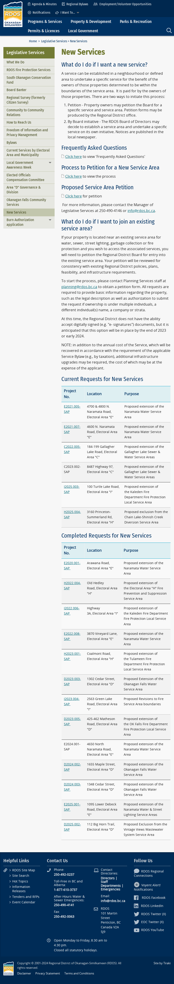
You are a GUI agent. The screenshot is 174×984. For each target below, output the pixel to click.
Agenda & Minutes (44, 4)
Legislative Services (54, 41)
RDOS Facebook (153, 898)
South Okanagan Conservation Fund (29, 80)
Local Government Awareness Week (20, 164)
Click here (73, 156)
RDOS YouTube (152, 930)
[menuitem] (42, 4)
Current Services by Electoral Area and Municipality (28, 152)
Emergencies (110, 889)
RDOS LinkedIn (152, 906)
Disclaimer (24, 973)
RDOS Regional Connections (149, 873)
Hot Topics (20, 881)
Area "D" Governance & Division (24, 189)
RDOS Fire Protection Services (29, 70)
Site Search (20, 876)
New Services (16, 212)
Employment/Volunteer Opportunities (125, 4)
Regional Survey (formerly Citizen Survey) (26, 100)
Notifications (41, 13)
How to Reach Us (19, 122)
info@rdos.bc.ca (141, 211)
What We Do (15, 62)
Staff (104, 882)
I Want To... (67, 13)
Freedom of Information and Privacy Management (27, 132)
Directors (108, 878)
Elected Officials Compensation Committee (25, 177)
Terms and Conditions (79, 973)
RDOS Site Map (23, 870)
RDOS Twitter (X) (153, 914)
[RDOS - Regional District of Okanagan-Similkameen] (12, 14)
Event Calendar (23, 902)
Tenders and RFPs (25, 897)
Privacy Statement (47, 973)
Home (33, 41)
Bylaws (12, 142)
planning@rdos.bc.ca (79, 287)
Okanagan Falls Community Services (26, 202)
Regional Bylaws (77, 4)
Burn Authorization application (20, 222)
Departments (111, 886)
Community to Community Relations (25, 112)
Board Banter (17, 90)
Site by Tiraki (162, 963)
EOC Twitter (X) (152, 922)
